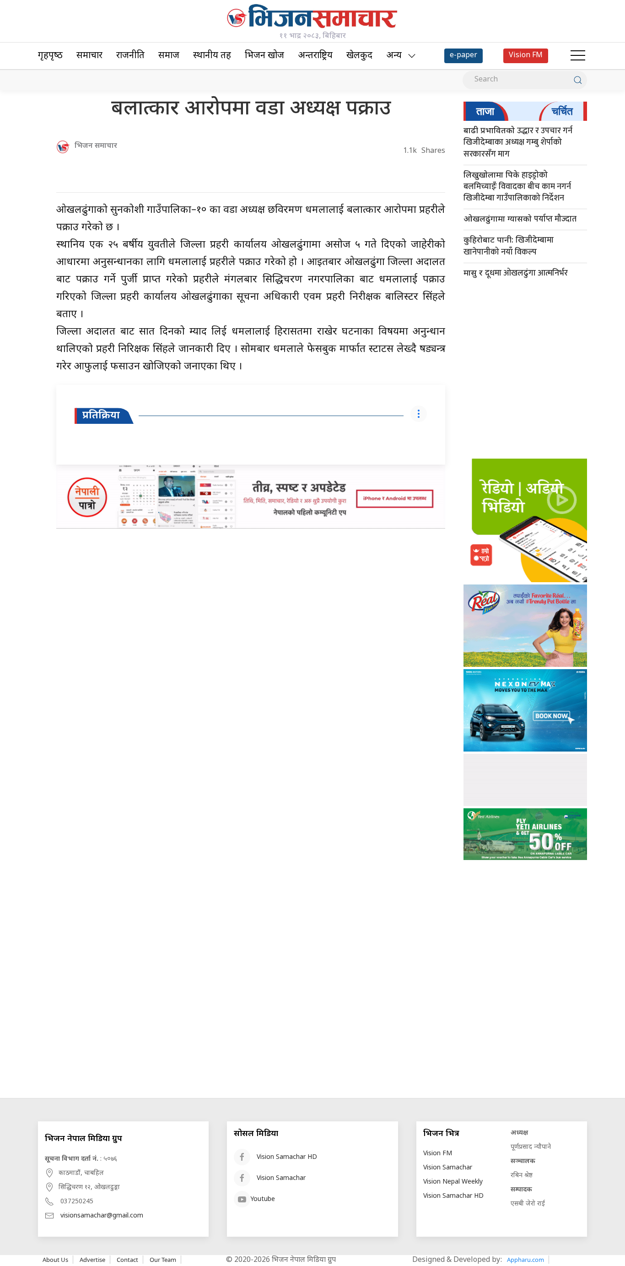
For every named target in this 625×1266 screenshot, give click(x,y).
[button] (578, 56)
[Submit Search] (578, 80)
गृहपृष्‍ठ (50, 56)
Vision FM (437, 1153)
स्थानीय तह (212, 56)
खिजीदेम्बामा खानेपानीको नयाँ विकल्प (508, 246)
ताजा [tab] (485, 111)
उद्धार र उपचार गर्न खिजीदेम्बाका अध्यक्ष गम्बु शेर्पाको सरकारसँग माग (517, 142)
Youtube (262, 1199)
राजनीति (130, 56)
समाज (168, 56)
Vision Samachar (281, 1178)
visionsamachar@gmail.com (101, 1216)
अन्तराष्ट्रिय (315, 56)
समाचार (89, 56)
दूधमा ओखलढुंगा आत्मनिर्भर (515, 273)
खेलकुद (359, 56)
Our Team (163, 1259)
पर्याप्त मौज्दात (520, 219)
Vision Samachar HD (287, 1157)
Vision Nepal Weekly (453, 1182)
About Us (55, 1259)
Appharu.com (525, 1259)
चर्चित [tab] (562, 111)
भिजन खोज (264, 56)
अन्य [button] (394, 56)
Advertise (92, 1259)
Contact (127, 1259)
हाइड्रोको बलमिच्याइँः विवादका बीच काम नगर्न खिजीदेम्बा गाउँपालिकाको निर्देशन (517, 186)
